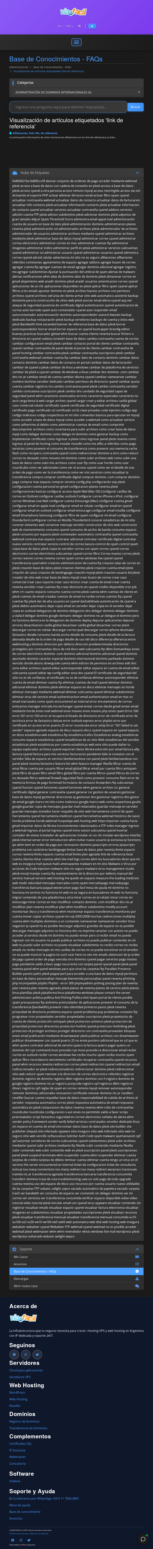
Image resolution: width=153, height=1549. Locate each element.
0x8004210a (20, 181)
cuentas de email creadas (38, 596)
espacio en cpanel (114, 730)
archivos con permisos (114, 291)
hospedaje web (68, 821)
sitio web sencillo (35, 1136)
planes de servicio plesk (112, 988)
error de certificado (111, 716)
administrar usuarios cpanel (103, 253)
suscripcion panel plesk (100, 1150)
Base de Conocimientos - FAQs (52, 67)
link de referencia (113, 854)
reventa (78, 1107)
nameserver (88, 921)
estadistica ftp (58, 735)
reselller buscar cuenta (28, 1098)
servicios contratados (90, 1122)
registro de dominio (39, 1079)
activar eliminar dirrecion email (71, 195)
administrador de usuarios (31, 234)
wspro (70, 1236)
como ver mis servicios (87, 472)
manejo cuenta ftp (42, 873)
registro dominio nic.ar (39, 1083)
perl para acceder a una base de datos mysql (91, 974)
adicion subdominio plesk (66, 214)
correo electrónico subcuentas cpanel (55, 553)
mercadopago (98, 883)
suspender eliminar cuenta (117, 1155)
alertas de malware (121, 272)
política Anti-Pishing (57, 997)
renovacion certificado (71, 1093)
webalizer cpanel (38, 1227)
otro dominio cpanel (82, 959)
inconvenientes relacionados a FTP (81, 826)
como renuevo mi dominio (58, 458)
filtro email (48, 773)
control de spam (106, 544)
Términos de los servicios (18, 1534)
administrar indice (39, 248)
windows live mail (103, 1231)
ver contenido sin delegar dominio (99, 1193)
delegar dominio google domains (48, 616)
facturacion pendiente (85, 754)
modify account (116, 907)
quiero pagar (107, 1045)
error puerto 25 (54, 725)
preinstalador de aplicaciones (79, 1002)
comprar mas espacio (35, 482)
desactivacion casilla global (43, 625)
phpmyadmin (83, 983)
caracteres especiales (103, 396)
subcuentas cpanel (74, 1141)
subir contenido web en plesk (62, 1150)
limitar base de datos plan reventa (91, 850)
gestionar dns (86, 797)
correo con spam (86, 549)
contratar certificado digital (103, 539)
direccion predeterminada (93, 644)
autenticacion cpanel (99, 305)
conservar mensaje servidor (65, 525)
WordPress (17, 1392)
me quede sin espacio (80, 878)
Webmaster (17, 1457)
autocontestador (24, 315)
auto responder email (101, 310)
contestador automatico (77, 534)
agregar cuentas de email (57, 267)
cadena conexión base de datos (63, 339)
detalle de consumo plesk (88, 635)
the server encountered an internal (48, 1165)
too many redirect (68, 1169)
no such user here (69, 955)
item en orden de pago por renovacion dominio (58, 845)
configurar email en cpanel (113, 506)
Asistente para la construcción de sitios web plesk (47, 300)
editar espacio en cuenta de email (106, 668)
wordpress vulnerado (27, 1236)
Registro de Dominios (24, 1421)
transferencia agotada (47, 1174)
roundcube (20, 1112)
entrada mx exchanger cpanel (62, 706)
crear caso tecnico (67, 582)
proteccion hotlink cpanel (78, 1026)
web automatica (77, 1222)
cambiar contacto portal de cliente (85, 343)
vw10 (38, 1222)
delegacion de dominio (53, 611)
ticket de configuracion (90, 1165)
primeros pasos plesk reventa (105, 1007)
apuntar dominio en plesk (56, 291)
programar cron (23, 1017)
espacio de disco (59, 730)
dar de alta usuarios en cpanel (58, 601)
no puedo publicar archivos (66, 940)
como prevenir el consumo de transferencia (56, 448)
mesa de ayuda (96, 888)
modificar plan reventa (28, 907)
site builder (118, 1126)
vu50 (30, 1222)
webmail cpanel (82, 1227)
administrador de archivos (119, 229)
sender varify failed (61, 1122)
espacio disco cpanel (86, 730)
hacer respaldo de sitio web (71, 811)
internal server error (34, 840)
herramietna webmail (98, 816)
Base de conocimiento (24, 1512)
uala (85, 1179)
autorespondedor (85, 315)
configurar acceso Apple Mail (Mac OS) (73, 491)
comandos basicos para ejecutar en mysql (109, 415)
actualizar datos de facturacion (118, 200)
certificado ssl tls (67, 410)
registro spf (90, 1083)
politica (38, 997)
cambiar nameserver (109, 377)
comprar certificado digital (62, 477)
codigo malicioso (24, 415)
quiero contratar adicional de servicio (46, 1045)
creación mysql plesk (88, 572)
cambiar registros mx (38, 386)
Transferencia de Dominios (28, 1428)
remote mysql (87, 1088)
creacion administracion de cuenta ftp (75, 563)
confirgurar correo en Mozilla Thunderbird (60, 520)
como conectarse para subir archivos (72, 429)
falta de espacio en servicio (44, 759)
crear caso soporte (40, 582)
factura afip (131, 749)
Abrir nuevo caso (25, 1286)
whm (52, 1231)
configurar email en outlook (31, 510)
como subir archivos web (95, 458)
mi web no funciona (124, 892)
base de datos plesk (101, 324)
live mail (67, 859)
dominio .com (53, 654)
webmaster (41, 1231)
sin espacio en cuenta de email (33, 1126)
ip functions (132, 840)
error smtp (98, 725)
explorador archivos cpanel (42, 749)
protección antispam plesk (55, 1021)
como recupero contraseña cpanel (44, 453)
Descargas (20, 1279)
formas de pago (37, 783)
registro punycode (69, 1083)
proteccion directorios (43, 1026)
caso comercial (22, 405)
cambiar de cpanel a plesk (30, 367)
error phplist (104, 721)
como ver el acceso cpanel (77, 467)
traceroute (129, 1169)
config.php (83, 482)
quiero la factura (85, 1045)
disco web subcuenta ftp (88, 649)
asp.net (126, 300)
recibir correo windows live (57, 1055)
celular (39, 405)
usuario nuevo (115, 1184)
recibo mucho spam (91, 1055)
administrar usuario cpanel (63, 253)
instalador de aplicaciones (58, 835)
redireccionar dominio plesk (94, 1069)
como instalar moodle (66, 444)
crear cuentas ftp (48, 587)
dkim (109, 649)
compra (37, 477)
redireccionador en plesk (29, 1069)
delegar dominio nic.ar (88, 616)
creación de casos (25, 572)
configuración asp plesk (108, 482)
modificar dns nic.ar (119, 902)
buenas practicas (24, 334)
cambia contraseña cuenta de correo (113, 339)
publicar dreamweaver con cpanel (36, 1040)
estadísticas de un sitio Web (84, 740)
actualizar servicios (53, 210)
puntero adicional (100, 1040)
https (101, 821)
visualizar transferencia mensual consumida (98, 1217)
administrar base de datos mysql (58, 238)
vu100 (16, 1222)
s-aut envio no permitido (82, 1112)
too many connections (39, 1169)
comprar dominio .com (98, 477)
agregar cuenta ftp (25, 267)
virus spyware (97, 1203)
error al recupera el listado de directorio (68, 716)
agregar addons (88, 262)
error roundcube (77, 725)
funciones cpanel (56, 787)
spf (138, 1136)
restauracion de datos (57, 1107)
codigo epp (129, 410)
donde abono (33, 663)
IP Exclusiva (17, 1450)
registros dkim (109, 1083)
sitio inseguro (80, 1131)
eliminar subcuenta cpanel (84, 692)
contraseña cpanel (108, 534)
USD (69, 26)
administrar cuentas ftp (94, 243)
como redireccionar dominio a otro (94, 453)
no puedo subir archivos (36, 945)
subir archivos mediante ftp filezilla (61, 1145)
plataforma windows (79, 993)
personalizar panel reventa (103, 978)
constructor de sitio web (102, 525)
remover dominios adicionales (33, 1093)
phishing (129, 978)
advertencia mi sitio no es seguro (76, 257)
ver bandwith (30, 1193)
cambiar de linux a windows (68, 367)
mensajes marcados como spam (65, 883)
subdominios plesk (101, 1141)
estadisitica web (36, 735)
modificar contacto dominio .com (81, 902)
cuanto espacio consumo (42, 592)
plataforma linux (52, 993)
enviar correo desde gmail (102, 706)
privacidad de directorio (29, 1012)
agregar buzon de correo (118, 262)
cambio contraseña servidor (118, 386)
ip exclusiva (115, 840)
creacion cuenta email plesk (113, 568)
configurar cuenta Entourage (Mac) (73, 501)
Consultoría (17, 1464)
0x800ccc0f (37, 181)
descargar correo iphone (101, 630)
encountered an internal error (75, 701)
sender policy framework (29, 1122)
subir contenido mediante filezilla (109, 1145)
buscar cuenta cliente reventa (89, 334)
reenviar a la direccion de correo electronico (76, 1074)
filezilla (108, 764)
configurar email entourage (71, 510)
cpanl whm (39, 563)
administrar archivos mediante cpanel (77, 234)
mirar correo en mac (42, 902)
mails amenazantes (65, 864)
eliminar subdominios (119, 692)
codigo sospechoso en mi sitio (58, 415)
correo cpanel (109, 549)
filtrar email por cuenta (99, 768)
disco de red (61, 649)
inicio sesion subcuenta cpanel (94, 830)
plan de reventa (127, 983)
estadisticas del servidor (122, 740)
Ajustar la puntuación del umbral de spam (77, 272)
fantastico (47, 764)
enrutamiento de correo (115, 701)
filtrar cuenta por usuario (38, 768)
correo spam (65, 558)
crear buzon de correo (95, 577)
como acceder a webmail (82, 420)
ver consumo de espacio (57, 1193)
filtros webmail (40, 778)
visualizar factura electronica (105, 1208)
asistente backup (126, 296)
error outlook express (78, 721)
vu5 (23, 1222)
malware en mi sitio (93, 864)
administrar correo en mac (58, 243)
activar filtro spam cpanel (111, 195)
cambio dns (73, 391)
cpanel (108, 558)
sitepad (31, 1131)
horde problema (23, 821)
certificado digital (117, 405)
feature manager (90, 764)
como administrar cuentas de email (75, 425)
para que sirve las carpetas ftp (83, 969)
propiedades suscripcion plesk (88, 1017)
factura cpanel (22, 754)
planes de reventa (82, 988)
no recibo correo (112, 945)
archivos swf (43, 296)
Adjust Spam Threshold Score (52, 219)
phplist (43, 983)
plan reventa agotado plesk (50, 988)
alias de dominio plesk (90, 276)
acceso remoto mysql (78, 191)
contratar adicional (69, 539)
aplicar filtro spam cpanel (109, 286)
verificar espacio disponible (101, 1198)
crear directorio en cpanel (79, 587)
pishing (99, 983)
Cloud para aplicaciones (26, 1370)
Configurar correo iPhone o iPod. (100, 496)
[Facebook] (14, 1354)
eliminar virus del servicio (30, 697)
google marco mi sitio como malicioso (51, 802)
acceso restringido (106, 191)
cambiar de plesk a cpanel (30, 372)
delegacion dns (80, 611)
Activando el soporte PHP (30, 195)
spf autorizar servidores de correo (36, 1141)
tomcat (17, 1169)
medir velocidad (30, 883)
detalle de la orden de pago (45, 639)
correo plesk (131, 553)
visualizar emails (36, 1208)
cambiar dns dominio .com (108, 372)
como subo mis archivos (50, 463)
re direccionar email (112, 1050)
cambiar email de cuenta (44, 377)
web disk (95, 1222)
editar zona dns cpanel (77, 673)
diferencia (106, 639)
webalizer (19, 1227)
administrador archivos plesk (78, 229)
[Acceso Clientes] (92, 26)
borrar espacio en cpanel (74, 329)
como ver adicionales (44, 467)
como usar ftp (78, 463)
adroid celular (42, 257)
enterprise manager (26, 706)
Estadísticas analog (107, 735)
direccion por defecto (59, 644)
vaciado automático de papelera (93, 1189)
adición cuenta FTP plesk (29, 214)
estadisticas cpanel (51, 740)
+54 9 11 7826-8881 (65, 1498)
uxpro (66, 1189)
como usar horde (100, 463)
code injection (111, 410)
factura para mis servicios (51, 754)
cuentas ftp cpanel (119, 596)
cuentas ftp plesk (24, 601)
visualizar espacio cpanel (66, 1208)
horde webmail (46, 821)
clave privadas (90, 410)
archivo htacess (86, 291)
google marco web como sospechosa (105, 802)
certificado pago (23, 410)
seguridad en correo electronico (78, 1117)
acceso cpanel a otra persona (41, 191)
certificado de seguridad (87, 405)
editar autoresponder (67, 668)
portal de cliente (110, 997)
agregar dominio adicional (94, 267)
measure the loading (110, 878)
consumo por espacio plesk (39, 534)
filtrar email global (69, 768)
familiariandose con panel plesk (85, 759)
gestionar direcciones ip (59, 797)
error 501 (19, 716)
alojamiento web (32, 281)
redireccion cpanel (101, 1064)
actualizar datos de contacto (76, 200)
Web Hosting (18, 1399)
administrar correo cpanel (100, 238)
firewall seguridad (63, 778)
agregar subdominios (32, 272)
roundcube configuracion (47, 1112)
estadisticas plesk (24, 745)
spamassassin (125, 1136)
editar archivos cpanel (35, 668)
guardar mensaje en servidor (117, 806)
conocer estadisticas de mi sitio (113, 520)
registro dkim (63, 1079)
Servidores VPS (20, 1377)
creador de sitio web (26, 577)
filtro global (65, 773)
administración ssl (45, 229)
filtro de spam (30, 773)
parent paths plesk (36, 974)
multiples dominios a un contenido (54, 921)
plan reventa (21, 988)
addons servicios (120, 210)
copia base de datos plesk (30, 549)
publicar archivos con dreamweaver (113, 1036)
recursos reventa (41, 1064)
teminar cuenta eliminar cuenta (87, 1160)
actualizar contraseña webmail (33, 200)
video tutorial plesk (37, 1203)
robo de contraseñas (119, 1107)
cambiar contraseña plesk (50, 353)
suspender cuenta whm (80, 1155)
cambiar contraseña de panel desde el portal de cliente (61, 348)
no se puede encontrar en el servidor (112, 950)
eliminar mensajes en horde (114, 687)
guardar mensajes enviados (31, 811)
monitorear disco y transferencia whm (39, 911)
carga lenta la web (32, 401)
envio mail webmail (49, 711)
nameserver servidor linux (116, 921)
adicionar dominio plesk (101, 214)
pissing (110, 983)
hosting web (88, 821)
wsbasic (48, 1236)
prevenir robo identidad (66, 1007)
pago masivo (128, 959)
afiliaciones (108, 257)
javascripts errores (106, 845)
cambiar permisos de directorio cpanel (90, 381)
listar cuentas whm (47, 859)
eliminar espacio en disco (76, 687)
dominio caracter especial (45, 659)
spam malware (104, 1136)
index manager (117, 826)
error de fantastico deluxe (44, 721)
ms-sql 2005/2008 (77, 916)
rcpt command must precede (50, 1050)
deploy (87, 620)
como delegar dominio (36, 434)
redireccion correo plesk (70, 1064)
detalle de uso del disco (81, 639)
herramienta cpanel (26, 816)
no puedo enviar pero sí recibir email (91, 935)
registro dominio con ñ (89, 1079)
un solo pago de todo (103, 1179)
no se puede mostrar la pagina (33, 955)
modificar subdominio (89, 907)
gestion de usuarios (107, 792)
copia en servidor (61, 549)
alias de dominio (62, 276)
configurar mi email (102, 515)
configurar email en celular (74, 506)
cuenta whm (98, 592)
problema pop (93, 1012)
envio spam (116, 711)
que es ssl (121, 1040)
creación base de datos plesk (40, 568)
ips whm (18, 845)
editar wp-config (49, 673)
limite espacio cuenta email (53, 854)
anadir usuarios (86, 281)
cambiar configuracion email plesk (36, 343)
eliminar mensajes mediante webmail (38, 692)
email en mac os (121, 697)
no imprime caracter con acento (101, 931)
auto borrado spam (36, 310)
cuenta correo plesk (75, 592)
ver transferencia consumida (61, 1198)
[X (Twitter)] (37, 1354)
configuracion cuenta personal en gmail (40, 486)
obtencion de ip (119, 955)
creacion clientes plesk (77, 568)
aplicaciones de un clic (28, 286)
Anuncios (19, 1264)
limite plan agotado (86, 854)
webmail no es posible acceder (114, 1227)
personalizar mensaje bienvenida (60, 978)
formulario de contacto (79, 783)
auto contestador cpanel (68, 310)
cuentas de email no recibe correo (81, 596)
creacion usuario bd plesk (122, 572)
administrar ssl (32, 253)
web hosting (110, 1222)
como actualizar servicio (118, 420)
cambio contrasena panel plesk (75, 386)
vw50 (61, 1222)
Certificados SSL (20, 1444)
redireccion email (127, 1064)
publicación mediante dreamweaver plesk (58, 1036)
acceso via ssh (130, 191)
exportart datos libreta (78, 749)
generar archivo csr (104, 787)
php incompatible (24, 983)
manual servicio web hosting (44, 878)
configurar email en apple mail (33, 506)
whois (86, 1231)
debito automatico (33, 606)
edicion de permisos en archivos (101, 663)
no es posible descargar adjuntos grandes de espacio (76, 926)
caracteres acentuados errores (65, 396)
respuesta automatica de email (96, 1103)
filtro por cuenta (84, 773)
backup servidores (77, 320)
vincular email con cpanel (69, 1203)
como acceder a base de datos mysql (38, 420)
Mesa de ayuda (19, 1505)
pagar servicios (107, 959)
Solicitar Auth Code (80, 1136)
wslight (60, 1236)
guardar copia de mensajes (42, 806)
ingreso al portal (38, 830)
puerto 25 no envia (74, 1040)
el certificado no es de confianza (69, 678)
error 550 (33, 716)
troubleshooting (69, 1179)
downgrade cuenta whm (61, 663)
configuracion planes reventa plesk (93, 486)
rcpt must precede (84, 1050)
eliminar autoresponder (109, 678)
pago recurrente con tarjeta (73, 964)
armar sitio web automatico (94, 296)
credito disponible (111, 587)
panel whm (31, 969)
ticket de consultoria (121, 1165)
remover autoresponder (115, 1088)
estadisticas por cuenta (54, 745)
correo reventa (44, 558)
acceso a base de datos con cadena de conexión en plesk (60, 186)
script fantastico (43, 1117)
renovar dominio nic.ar (104, 1093)
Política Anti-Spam (85, 997)
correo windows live (89, 558)
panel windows (50, 969)
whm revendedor (69, 1231)
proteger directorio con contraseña (83, 1031)
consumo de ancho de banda (90, 530)
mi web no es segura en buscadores (84, 892)
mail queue (43, 864)
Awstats (115, 315)
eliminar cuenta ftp (48, 682)
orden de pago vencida (51, 959)
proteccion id (21, 1031)
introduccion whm (63, 840)
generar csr (84, 792)
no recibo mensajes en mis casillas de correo (53, 950)
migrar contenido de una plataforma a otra (42, 897)
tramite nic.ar (21, 1174)
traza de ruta (48, 1179)
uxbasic (45, 1189)
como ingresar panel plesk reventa (103, 439)
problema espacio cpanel (64, 1012)
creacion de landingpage (55, 572)
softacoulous (57, 1136)
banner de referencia (72, 324)
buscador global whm (52, 334)
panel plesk (121, 964)
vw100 (47, 1222)
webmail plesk (22, 1231)
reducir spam (35, 1074)
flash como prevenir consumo (98, 778)
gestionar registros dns (113, 797)
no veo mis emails (95, 955)
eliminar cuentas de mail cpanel (85, 682)
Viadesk (14, 1481)
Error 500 (131, 711)
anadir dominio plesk (59, 281)
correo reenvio (22, 558)
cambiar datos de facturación (111, 362)
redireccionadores (61, 1069)
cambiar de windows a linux (68, 372)
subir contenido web (26, 1150)
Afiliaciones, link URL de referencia (34, 133)
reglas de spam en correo (59, 1088)
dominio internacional (79, 659)
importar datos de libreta (38, 826)
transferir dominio (25, 1179)
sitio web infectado (104, 1131)
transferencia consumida (114, 1174)
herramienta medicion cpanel (61, 816)
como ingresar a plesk (62, 439)
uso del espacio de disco (51, 1184)
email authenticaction (64, 697)
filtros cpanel (106, 773)
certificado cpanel (56, 405)
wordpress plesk (127, 1231)
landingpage (57, 850)
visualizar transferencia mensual (43, 1217)
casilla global (128, 401)
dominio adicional (76, 654)
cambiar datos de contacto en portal (64, 362)
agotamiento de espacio (60, 262)
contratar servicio (45, 544)
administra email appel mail (93, 219)
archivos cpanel (23, 296)
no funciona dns (66, 931)
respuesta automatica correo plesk (49, 1103)
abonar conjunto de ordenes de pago (72, 181)
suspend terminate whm (46, 1155)
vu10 (132, 1217)
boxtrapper (101, 329)
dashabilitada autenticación (99, 601)
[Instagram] (26, 1354)
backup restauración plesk (44, 320)
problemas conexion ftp (121, 1012)
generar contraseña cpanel (56, 792)
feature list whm (66, 764)
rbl (27, 1050)
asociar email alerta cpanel (102, 300)
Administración (18, 67)
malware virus (95, 869)
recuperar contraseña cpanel (103, 1060)
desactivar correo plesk (112, 625)
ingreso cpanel (61, 830)
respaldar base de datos (62, 1098)
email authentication (94, 697)
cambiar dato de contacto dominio (93, 358)
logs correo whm (86, 859)
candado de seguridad (98, 391)
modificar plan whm (59, 907)
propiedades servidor (51, 1017)
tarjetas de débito (51, 1160)
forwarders (104, 783)
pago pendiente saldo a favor (32, 964)
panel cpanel (103, 964)
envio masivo (72, 711)
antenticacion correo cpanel (118, 281)
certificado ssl (45, 410)
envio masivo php (95, 711)
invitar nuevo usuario (91, 840)
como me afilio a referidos (101, 444)
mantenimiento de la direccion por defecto (86, 873)
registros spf (31, 1088)
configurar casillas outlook (57, 496)
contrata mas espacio (40, 539)
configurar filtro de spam (70, 515)
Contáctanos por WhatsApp (32, 1498)
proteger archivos (44, 1031)
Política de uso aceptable (38, 1534)
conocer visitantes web (28, 525)
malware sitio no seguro (68, 869)
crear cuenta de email (96, 582)
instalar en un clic (89, 835)
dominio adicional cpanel (107, 654)
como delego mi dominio (70, 434)
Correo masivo (111, 553)
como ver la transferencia (52, 472)
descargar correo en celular (31, 630)
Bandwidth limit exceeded (38, 324)
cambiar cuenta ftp (55, 358)
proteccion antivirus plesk (93, 1021)
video (125, 1198)
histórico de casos (127, 816)
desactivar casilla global (79, 625)
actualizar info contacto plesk (32, 205)
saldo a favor (110, 1112)
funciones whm (79, 787)
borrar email (47, 329)
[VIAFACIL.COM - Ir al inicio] (77, 12)
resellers (127, 1093)
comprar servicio (63, 482)
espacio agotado (35, 730)
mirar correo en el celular (92, 897)
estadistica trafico (80, 735)
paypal (55, 974)
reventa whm (94, 1107)
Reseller (15, 1406)
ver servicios (31, 1198)
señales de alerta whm (118, 1117)
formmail (55, 783)
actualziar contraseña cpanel (87, 210)
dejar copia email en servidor (67, 606)
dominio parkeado (109, 659)
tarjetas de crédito (25, 1160)
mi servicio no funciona (41, 892)
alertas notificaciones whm (31, 276)
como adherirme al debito (30, 425)
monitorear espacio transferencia (90, 911)
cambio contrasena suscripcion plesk (38, 391)
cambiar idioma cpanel (78, 377)
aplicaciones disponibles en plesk (67, 286)
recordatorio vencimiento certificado (56, 1060)
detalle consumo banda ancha (48, 635)
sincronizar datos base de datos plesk (82, 1126)
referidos (114, 1074)
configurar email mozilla (108, 510)
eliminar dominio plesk (42, 687)
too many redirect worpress (101, 1169)
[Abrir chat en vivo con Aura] (143, 1539)
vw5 (54, 1222)
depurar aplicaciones (107, 620)
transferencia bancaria (80, 1174)
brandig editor (120, 329)
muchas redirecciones (106, 916)
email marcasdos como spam (33, 701)
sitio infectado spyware (54, 1131)
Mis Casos (20, 1257)
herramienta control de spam (112, 811)
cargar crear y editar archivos (97, 401)
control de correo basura (77, 544)
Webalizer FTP (60, 1227)
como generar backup (103, 434)
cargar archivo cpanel (60, 401)
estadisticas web (82, 745)
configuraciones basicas (29, 491)
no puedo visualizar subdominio (76, 945)
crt (22, 592)
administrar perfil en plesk (71, 248)
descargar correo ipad (67, 630)
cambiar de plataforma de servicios (114, 367)
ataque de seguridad (26, 305)
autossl (104, 315)
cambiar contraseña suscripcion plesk (96, 353)
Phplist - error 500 (61, 983)
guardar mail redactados (79, 806)
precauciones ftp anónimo (39, 1002)
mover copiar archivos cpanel (43, 916)
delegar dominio (103, 611)
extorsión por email (109, 749)
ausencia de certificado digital (63, 305)
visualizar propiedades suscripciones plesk (80, 1212)
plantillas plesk (30, 993)
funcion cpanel (32, 787)
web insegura (129, 1222)
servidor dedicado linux (123, 1122)
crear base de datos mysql (60, 577)
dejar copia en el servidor (106, 606)
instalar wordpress (116, 835)
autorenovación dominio (54, 315)
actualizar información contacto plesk (80, 205)
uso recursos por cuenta (86, 1184)
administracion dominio (87, 224)
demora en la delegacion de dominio (55, 620)
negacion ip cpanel (25, 926)
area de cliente (63, 296)
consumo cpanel (57, 530)
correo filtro (91, 553)
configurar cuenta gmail (115, 501)
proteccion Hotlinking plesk (116, 1026)
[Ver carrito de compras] (79, 26)
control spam (128, 544)
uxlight (56, 1189)
